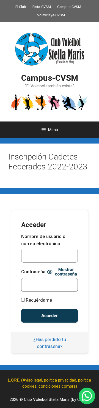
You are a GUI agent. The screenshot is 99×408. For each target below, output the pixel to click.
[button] (87, 396)
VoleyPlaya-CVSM (51, 15)
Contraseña (33, 271)
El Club (20, 7)
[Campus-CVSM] (49, 102)
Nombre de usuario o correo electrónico (43, 240)
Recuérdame (38, 300)
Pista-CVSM (41, 7)
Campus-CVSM (69, 7)
